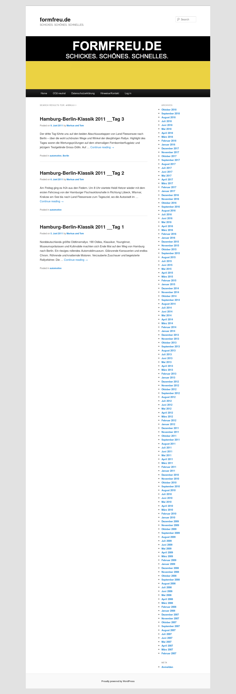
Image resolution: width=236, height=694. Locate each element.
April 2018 (167, 133)
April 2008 (167, 599)
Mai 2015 (166, 269)
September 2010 (171, 486)
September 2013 (171, 346)
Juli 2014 (167, 307)
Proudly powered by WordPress (118, 681)
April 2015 (167, 272)
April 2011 (167, 459)
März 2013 (167, 369)
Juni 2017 (167, 171)
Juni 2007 (167, 638)
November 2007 (170, 618)
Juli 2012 (167, 401)
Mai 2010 (166, 501)
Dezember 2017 (170, 148)
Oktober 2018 (169, 109)
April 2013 (167, 366)
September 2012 (171, 393)
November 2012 (170, 385)
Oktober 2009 (169, 529)
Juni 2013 (167, 358)
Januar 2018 (168, 144)
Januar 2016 (168, 237)
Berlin (66, 155)
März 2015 (167, 276)
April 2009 (167, 552)
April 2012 (167, 412)
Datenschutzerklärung (83, 93)
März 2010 (167, 509)
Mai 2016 (166, 222)
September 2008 (171, 579)
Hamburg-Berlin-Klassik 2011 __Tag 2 (82, 172)
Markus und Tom (75, 125)
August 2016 (169, 210)
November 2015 (170, 245)
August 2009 (169, 537)
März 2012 (167, 416)
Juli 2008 (167, 587)
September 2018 (171, 113)
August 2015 (169, 257)
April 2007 (167, 645)
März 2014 (167, 323)
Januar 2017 (168, 191)
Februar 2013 (169, 373)
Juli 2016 (167, 214)
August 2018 (169, 117)
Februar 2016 (169, 234)
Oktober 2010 (169, 482)
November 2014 (170, 292)
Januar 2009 (168, 564)
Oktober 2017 (169, 156)
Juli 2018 (167, 121)
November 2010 (170, 478)
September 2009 (171, 533)
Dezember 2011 (170, 428)
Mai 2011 (166, 455)
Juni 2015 (167, 265)
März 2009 (167, 556)
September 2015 (171, 253)
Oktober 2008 (169, 575)
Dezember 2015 (170, 241)
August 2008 (169, 583)
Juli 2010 (167, 494)
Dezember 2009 (170, 521)
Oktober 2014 (169, 296)
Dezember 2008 (170, 568)
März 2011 (167, 463)
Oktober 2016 (169, 202)
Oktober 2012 (169, 389)
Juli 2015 (167, 261)
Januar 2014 (168, 331)
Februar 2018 (169, 140)
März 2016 (167, 230)
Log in (128, 93)
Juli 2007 (167, 634)
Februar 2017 (169, 187)
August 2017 (169, 164)
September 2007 (171, 626)
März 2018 (167, 136)
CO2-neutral (59, 93)
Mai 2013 (166, 362)
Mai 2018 (166, 129)
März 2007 (167, 649)
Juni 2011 (167, 451)
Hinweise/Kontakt (109, 93)
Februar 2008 (169, 606)
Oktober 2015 (169, 249)
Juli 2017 (167, 168)
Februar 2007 (169, 653)
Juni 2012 (167, 404)
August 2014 (169, 303)
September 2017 (171, 160)
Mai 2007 (166, 641)
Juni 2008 (167, 591)
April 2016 (167, 226)
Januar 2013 (168, 377)
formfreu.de (55, 19)
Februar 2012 (169, 420)
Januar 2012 (168, 424)
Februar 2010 (169, 513)
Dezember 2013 (170, 335)
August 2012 (169, 397)
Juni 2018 (167, 125)
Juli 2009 (167, 540)
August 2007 (169, 630)
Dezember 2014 (170, 288)
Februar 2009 (169, 560)
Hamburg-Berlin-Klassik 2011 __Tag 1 (82, 226)
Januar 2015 (168, 284)
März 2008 (167, 603)
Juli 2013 (167, 354)
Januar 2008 (168, 610)
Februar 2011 (169, 467)
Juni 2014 (167, 311)
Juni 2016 (167, 218)
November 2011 (170, 432)
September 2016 (171, 206)
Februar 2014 (169, 327)
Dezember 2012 (170, 381)
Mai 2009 (166, 548)
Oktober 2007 (169, 622)
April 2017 (167, 179)
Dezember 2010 (170, 474)
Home (44, 93)
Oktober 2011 (169, 435)
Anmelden (167, 667)
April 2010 (167, 506)
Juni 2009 (167, 544)
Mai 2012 (166, 408)
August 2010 (169, 490)
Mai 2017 (166, 175)
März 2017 (167, 183)
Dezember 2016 (170, 195)
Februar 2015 (169, 280)
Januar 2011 (168, 470)
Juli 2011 (167, 447)
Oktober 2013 (169, 342)
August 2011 (169, 443)
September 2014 (171, 300)
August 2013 (169, 350)
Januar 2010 (168, 517)
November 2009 (170, 525)
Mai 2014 (166, 315)
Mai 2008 (166, 595)
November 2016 (170, 199)
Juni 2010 (167, 498)
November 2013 (170, 338)
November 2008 (170, 572)
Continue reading (102, 147)
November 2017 (170, 152)
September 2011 (171, 439)
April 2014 (167, 319)
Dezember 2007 (170, 614)
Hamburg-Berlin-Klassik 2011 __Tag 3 (82, 118)
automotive (56, 155)
